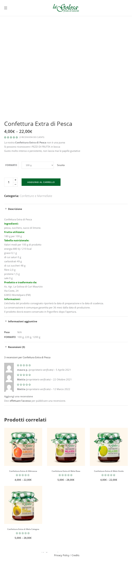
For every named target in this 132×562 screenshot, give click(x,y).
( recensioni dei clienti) (31, 137)
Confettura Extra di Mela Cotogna (23, 529)
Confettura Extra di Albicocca (23, 471)
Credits (75, 555)
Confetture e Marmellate (36, 196)
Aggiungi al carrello (41, 182)
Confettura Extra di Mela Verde (109, 471)
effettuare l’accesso (20, 400)
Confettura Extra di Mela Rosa (66, 471)
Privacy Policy (61, 555)
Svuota (61, 165)
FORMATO (11, 165)
